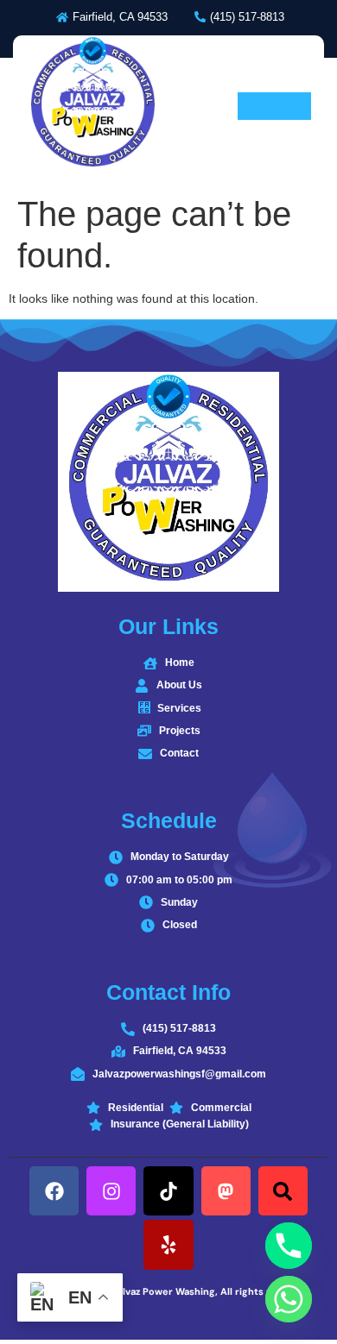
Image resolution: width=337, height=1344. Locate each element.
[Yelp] (168, 1244)
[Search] (283, 1190)
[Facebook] (54, 1190)
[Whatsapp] (288, 1299)
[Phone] (288, 1245)
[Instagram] (111, 1190)
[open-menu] (274, 106)
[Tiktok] (168, 1190)
